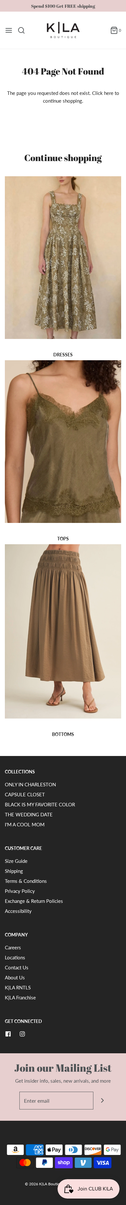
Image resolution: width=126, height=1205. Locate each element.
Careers (13, 947)
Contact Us (16, 967)
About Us (15, 977)
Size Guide (16, 861)
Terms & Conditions (26, 881)
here (108, 93)
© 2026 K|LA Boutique (45, 1183)
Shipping (14, 871)
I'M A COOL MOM (25, 824)
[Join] (102, 1100)
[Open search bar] (23, 30)
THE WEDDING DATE (29, 814)
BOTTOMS (63, 734)
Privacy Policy (20, 891)
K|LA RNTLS (18, 987)
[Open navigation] (8, 30)
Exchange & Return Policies (34, 901)
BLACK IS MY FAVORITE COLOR (40, 804)
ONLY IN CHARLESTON (30, 784)
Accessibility (18, 911)
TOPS (63, 538)
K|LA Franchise (20, 997)
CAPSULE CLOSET (25, 794)
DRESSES (63, 354)
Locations (15, 957)
